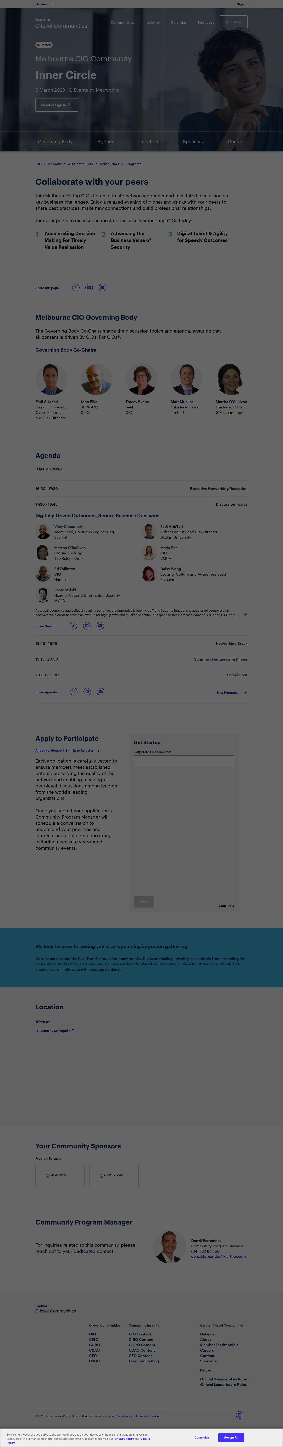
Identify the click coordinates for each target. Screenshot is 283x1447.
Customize (202, 1437)
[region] (141, 1438)
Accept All (231, 1437)
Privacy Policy (124, 1438)
